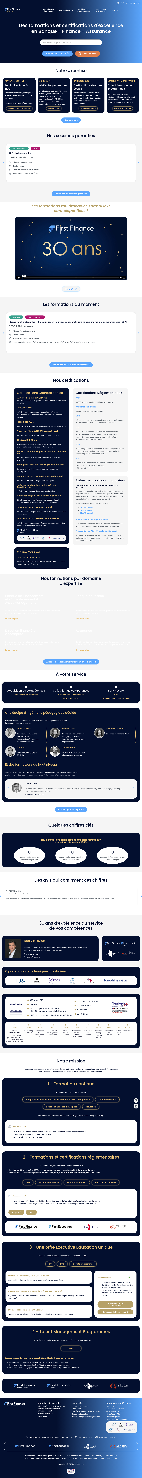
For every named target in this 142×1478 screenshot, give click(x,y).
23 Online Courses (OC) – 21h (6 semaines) (28, 1275)
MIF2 (47, 1172)
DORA (97, 1172)
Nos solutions (64, 10)
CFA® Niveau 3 (86, 513)
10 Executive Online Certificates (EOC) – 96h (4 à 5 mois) (35, 1291)
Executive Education (80, 1414)
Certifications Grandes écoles (83, 10)
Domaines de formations (48, 10)
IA (72, 10)
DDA (56, 1172)
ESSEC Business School (115, 1409)
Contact (114, 10)
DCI (67, 1172)
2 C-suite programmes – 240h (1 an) (25, 1310)
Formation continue (80, 1406)
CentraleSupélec (113, 1416)
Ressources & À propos (101, 10)
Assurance (42, 1416)
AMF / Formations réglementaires (86, 1411)
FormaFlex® (18, 1131)
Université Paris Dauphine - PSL (118, 1419)
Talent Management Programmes (86, 1416)
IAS (51, 1172)
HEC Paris (110, 1406)
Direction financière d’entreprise (51, 1406)
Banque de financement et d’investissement (49, 1410)
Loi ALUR (90, 1172)
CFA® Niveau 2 (86, 510)
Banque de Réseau (45, 1413)
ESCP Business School (114, 1411)
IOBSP (62, 1172)
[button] (3, 163)
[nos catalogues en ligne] (118, 3)
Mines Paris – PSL (113, 1414)
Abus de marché (77, 1172)
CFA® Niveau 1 (86, 507)
